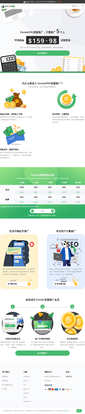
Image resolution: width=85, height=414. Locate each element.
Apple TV (26, 389)
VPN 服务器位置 (7, 385)
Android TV (27, 401)
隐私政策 (5, 376)
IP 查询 (4, 389)
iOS (24, 385)
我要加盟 (69, 376)
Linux (25, 397)
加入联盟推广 (42, 53)
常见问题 (47, 381)
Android (26, 393)
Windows (26, 376)
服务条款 (5, 381)
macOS (25, 381)
